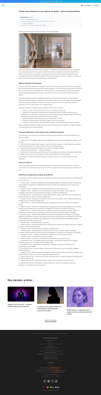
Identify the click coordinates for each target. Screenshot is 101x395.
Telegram (58, 376)
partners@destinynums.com (57, 372)
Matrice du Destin (31, 108)
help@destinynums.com (55, 367)
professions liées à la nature (46, 189)
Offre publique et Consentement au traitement (43, 333)
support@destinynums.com (59, 370)
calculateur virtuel (26, 178)
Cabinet (96, 5)
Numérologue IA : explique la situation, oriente (51, 1)
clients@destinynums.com (54, 369)
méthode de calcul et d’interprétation (60, 70)
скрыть (31, 17)
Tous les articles (50, 321)
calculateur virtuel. (57, 165)
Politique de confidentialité (62, 333)
